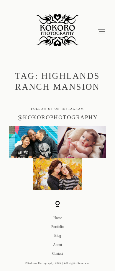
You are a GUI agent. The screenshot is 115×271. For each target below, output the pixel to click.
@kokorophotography (57, 117)
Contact (57, 254)
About (57, 245)
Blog (57, 236)
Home (57, 218)
